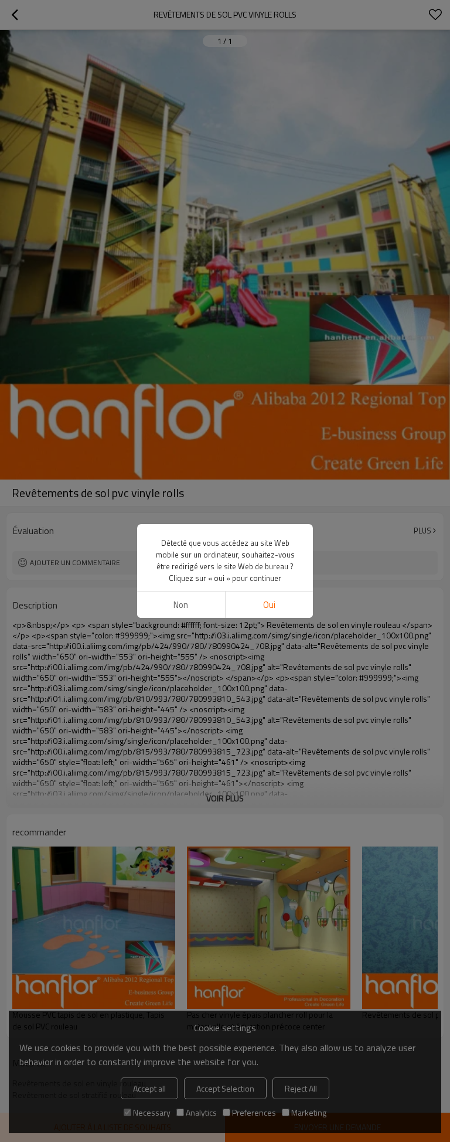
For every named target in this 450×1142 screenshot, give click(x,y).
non (180, 604)
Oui (269, 604)
